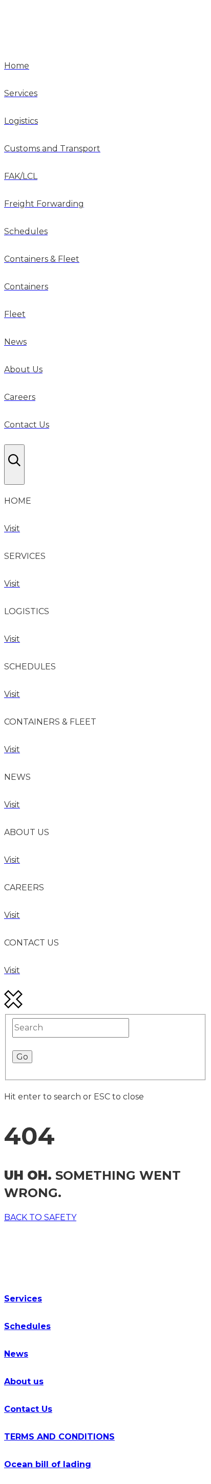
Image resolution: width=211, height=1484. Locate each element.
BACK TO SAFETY (40, 1217)
